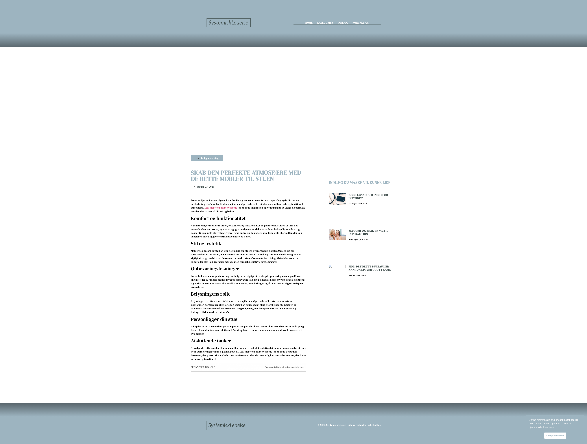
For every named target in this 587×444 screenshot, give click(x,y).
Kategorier (325, 22)
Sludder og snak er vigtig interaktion (368, 232)
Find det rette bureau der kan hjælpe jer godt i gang (370, 268)
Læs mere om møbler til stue (221, 207)
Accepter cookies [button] (555, 435)
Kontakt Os (361, 22)
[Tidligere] (219, 385)
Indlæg (343, 22)
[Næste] (277, 385)
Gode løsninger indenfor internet (368, 196)
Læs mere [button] (548, 427)
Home (309, 22)
